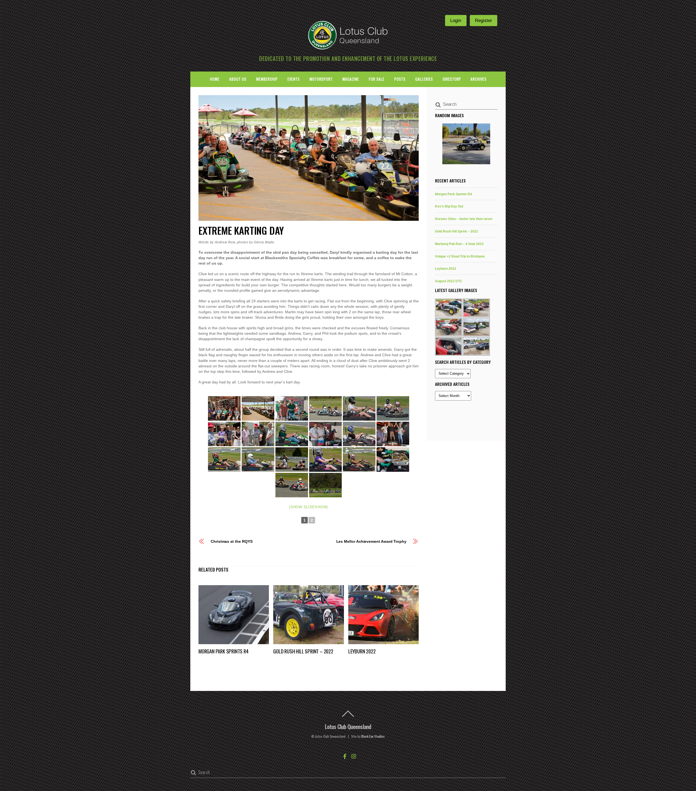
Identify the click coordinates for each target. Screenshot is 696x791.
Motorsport (321, 79)
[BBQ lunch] (393, 459)
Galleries (424, 79)
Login (455, 20)
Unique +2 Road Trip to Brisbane (460, 256)
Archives (478, 79)
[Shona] (359, 459)
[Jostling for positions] (325, 408)
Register (483, 20)
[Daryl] (224, 459)
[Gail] (359, 434)
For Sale (376, 79)
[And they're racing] (325, 485)
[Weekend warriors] (258, 408)
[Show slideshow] (308, 507)
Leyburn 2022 (362, 651)
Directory (452, 79)
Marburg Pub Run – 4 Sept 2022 (459, 244)
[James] (359, 408)
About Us (237, 79)
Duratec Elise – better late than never (464, 219)
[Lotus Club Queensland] (348, 34)
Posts (399, 79)
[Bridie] (325, 459)
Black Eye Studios (373, 736)
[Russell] (291, 434)
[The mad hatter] (224, 434)
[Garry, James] (325, 434)
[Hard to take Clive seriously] (258, 434)
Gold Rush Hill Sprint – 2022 (303, 651)
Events (293, 79)
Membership (267, 79)
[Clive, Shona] (291, 459)
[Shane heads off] (466, 143)
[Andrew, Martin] (291, 485)
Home (214, 79)
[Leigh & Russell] (291, 408)
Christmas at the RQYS (232, 541)
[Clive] (258, 459)
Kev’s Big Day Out (449, 206)
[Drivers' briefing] (224, 408)
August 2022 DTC (448, 281)
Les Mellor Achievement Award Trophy (371, 541)
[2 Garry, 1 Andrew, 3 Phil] (393, 434)
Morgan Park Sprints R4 (223, 651)
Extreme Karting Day (241, 230)
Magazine (350, 79)
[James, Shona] (393, 408)
